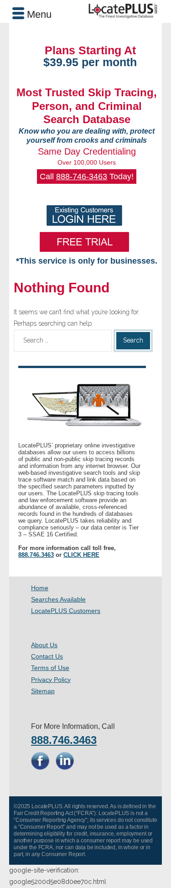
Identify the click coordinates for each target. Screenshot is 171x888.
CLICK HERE (81, 554)
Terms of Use (50, 667)
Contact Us (47, 656)
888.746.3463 (36, 554)
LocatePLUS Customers (65, 610)
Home (39, 588)
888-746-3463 (81, 176)
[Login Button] (84, 215)
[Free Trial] (84, 241)
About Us (44, 645)
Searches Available (58, 599)
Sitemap (43, 691)
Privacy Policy (51, 679)
